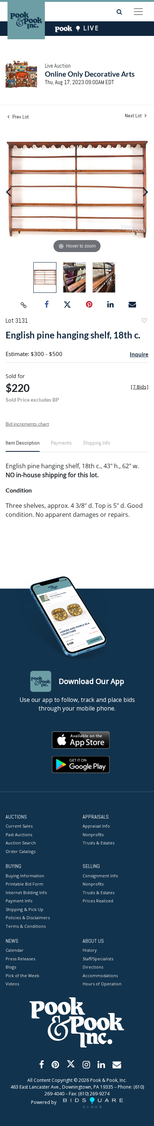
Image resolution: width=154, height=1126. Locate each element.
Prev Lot (20, 116)
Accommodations (100, 975)
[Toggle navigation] (138, 11)
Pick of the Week (22, 975)
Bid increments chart (27, 424)
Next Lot (134, 116)
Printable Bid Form (24, 884)
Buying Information (25, 875)
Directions (93, 967)
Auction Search (21, 843)
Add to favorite (143, 321)
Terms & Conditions (26, 926)
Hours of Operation (102, 984)
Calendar (15, 950)
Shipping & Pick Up (24, 909)
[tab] (23, 446)
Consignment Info (100, 875)
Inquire (139, 354)
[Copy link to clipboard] (23, 304)
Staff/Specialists (98, 958)
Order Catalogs (21, 851)
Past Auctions (19, 834)
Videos (12, 984)
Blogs (11, 967)
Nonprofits (93, 834)
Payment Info (19, 900)
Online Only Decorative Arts (90, 74)
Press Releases (20, 958)
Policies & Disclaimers (28, 917)
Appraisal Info (96, 826)
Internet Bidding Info (26, 892)
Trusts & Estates (98, 843)
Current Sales (19, 826)
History (90, 950)
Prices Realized (98, 900)
